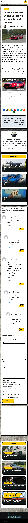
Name (3, 361)
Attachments (5, 380)
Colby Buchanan (15, 139)
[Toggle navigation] (1, 1)
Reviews (7, 495)
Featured (19, 494)
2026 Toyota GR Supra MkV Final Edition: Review (13, 456)
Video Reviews (8, 497)
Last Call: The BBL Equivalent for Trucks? (13, 181)
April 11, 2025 (16, 169)
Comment (5, 342)
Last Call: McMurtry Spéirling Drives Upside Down (14, 166)
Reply (21, 228)
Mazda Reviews (8, 467)
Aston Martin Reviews (10, 494)
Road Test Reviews (14, 495)
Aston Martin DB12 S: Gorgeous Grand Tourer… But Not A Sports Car (13, 502)
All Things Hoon (8, 482)
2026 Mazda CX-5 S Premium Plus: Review (13, 471)
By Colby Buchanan (11, 26)
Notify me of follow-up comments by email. (14, 394)
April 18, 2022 (16, 199)
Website (4, 374)
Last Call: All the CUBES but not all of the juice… (14, 196)
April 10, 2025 (16, 184)
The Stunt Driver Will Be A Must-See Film (14, 486)
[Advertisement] (14, 421)
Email (3, 367)
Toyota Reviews (8, 452)
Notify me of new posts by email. (11, 397)
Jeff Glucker (9, 169)
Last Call (6, 9)
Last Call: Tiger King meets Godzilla (8, 120)
